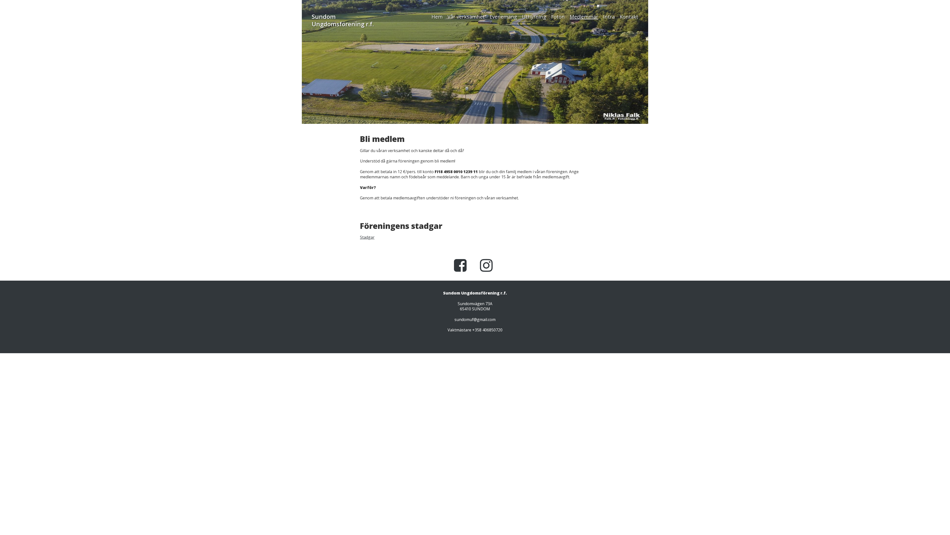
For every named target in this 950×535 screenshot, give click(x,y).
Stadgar (367, 237)
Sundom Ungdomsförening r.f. (343, 20)
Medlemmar (584, 16)
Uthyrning (534, 16)
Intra (609, 16)
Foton (558, 16)
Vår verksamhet (466, 16)
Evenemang (503, 16)
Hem (437, 16)
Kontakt (629, 16)
